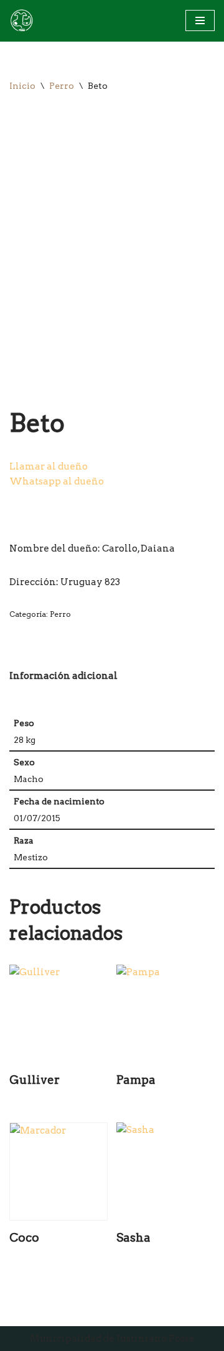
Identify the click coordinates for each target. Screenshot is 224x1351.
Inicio (22, 86)
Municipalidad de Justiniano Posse (112, 1338)
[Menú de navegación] (200, 20)
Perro (61, 86)
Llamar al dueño (48, 466)
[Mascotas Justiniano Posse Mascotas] (21, 21)
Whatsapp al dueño (56, 481)
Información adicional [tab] (63, 675)
